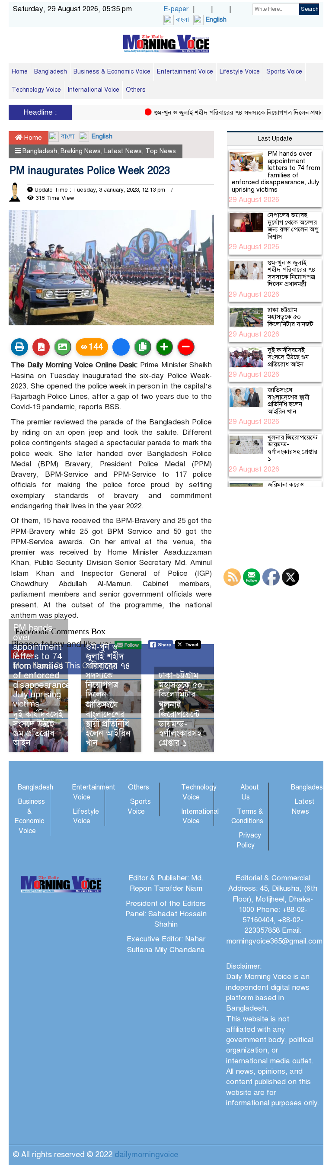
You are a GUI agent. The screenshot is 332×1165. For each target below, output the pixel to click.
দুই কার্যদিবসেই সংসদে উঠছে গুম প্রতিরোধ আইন (38, 728)
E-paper (175, 9)
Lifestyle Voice (240, 71)
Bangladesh (50, 71)
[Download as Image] (62, 347)
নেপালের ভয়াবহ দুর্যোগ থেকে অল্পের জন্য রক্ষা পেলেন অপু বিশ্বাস (293, 226)
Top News (160, 151)
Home (20, 71)
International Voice (93, 89)
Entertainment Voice (185, 71)
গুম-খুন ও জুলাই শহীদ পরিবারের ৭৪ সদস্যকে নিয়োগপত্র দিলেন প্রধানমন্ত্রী (233, 112)
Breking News (81, 151)
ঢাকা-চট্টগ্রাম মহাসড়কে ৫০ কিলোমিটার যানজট (180, 689)
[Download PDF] (41, 347)
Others (136, 89)
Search (310, 9)
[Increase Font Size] (164, 347)
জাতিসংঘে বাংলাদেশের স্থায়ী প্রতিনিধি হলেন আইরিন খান (108, 724)
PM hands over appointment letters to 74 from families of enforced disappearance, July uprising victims (43, 666)
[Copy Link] (142, 347)
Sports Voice (284, 71)
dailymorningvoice (146, 1154)
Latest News (123, 151)
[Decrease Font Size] (186, 347)
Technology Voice (36, 89)
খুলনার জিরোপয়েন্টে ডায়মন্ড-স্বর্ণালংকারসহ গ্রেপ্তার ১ (180, 724)
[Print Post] (19, 347)
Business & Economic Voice (111, 71)
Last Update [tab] (275, 138)
